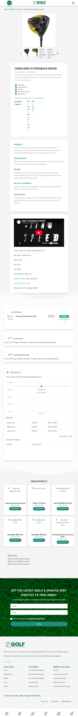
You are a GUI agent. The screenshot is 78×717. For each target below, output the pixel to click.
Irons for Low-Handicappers (37, 678)
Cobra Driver (18, 98)
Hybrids (32, 714)
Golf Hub (55, 670)
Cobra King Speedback (38, 98)
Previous (21, 53)
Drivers (6, 714)
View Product (15, 508)
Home (6, 9)
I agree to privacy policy (29, 619)
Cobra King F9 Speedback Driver (26, 316)
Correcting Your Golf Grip (60, 674)
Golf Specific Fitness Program (61, 686)
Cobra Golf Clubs (26, 98)
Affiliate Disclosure (66, 701)
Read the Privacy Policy (37, 619)
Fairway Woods (8, 674)
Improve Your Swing (59, 682)
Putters (71, 714)
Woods (19, 714)
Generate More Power (59, 678)
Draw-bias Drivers (34, 686)
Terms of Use (44, 701)
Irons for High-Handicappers (37, 670)
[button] (9, 3)
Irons (45, 714)
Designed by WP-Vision (33, 696)
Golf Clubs (12, 9)
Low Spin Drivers (33, 682)
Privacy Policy (54, 701)
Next (57, 53)
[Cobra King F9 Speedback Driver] (39, 30)
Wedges (58, 714)
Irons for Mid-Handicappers (36, 674)
